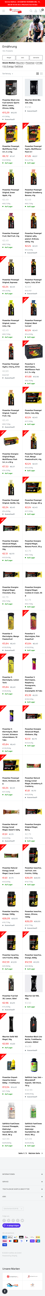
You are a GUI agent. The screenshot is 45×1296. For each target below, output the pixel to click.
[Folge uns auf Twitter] (8, 1220)
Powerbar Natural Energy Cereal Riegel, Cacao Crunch (11, 871)
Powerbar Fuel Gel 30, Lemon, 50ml (10, 997)
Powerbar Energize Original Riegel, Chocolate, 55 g (10, 590)
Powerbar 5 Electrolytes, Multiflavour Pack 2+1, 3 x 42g (32, 368)
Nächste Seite (34, 1153)
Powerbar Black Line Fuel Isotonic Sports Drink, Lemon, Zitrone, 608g (10, 104)
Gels (22, 58)
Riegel (9, 58)
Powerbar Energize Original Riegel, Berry (33, 827)
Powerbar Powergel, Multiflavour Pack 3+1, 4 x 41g (10, 149)
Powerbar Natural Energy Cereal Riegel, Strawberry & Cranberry (33, 782)
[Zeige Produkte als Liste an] (41, 74)
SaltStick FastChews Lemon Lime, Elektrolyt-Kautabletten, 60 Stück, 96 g (33, 1129)
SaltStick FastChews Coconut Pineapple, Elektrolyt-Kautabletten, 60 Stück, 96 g (10, 1129)
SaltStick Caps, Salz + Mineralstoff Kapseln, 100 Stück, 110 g (34, 1081)
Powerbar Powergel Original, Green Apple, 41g (10, 192)
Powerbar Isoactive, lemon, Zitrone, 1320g (33, 914)
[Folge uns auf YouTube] (22, 1220)
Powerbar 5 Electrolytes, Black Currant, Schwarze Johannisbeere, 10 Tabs (10, 734)
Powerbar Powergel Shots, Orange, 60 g (33, 501)
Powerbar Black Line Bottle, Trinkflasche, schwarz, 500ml (33, 1039)
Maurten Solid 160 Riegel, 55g (10, 1038)
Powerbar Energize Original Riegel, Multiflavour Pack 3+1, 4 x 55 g (10, 458)
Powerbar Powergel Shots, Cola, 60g (33, 411)
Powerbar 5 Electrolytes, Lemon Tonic (10, 680)
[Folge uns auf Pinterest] (17, 1220)
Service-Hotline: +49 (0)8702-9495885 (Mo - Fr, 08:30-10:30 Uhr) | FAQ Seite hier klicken (22, 3)
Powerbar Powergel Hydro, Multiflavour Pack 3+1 (33, 149)
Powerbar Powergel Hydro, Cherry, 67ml (11, 365)
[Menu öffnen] (3, 11)
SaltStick (19, 66)
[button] (5, 1291)
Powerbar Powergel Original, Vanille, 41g (10, 501)
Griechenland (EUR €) (11, 1208)
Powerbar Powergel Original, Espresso (10, 281)
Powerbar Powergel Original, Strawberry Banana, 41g (33, 192)
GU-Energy (8, 66)
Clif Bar (39, 62)
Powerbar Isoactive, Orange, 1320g (10, 913)
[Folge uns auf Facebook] (4, 1220)
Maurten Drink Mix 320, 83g (32, 101)
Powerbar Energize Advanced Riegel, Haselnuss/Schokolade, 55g (11, 545)
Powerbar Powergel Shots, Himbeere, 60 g (11, 781)
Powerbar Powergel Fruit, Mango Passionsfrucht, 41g (33, 457)
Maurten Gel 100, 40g (32, 997)
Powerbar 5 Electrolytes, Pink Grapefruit (32, 636)
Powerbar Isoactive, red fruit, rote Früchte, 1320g (33, 871)
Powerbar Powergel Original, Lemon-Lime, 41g (10, 323)
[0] (40, 10)
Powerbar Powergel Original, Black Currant (33, 323)
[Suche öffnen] (31, 11)
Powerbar (30, 62)
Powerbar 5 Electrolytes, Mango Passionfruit (10, 636)
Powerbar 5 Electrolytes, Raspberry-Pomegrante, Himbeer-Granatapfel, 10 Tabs (33, 684)
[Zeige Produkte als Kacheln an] (37, 74)
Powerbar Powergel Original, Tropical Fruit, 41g (10, 413)
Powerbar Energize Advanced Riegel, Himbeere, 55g (33, 732)
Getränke (36, 58)
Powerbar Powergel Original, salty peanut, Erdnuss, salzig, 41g (33, 237)
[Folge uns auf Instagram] (13, 1220)
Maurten (20, 62)
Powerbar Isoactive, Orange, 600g (33, 956)
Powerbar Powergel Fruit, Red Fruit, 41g (10, 234)
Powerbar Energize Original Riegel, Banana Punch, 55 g (33, 544)
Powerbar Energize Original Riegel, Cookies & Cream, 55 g (33, 591)
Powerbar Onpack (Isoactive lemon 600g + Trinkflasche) (11, 1080)
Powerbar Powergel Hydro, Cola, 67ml (33, 281)
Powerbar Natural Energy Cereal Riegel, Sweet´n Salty (11, 827)
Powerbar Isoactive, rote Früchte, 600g (10, 956)
